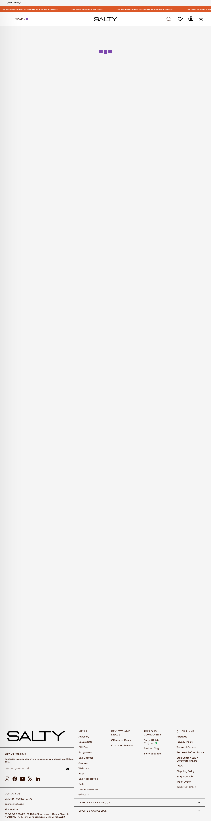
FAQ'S (180, 765)
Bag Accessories (88, 778)
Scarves (83, 762)
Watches (83, 768)
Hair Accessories (88, 789)
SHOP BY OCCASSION (92, 810)
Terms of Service (186, 747)
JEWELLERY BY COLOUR (94, 802)
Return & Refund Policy (190, 752)
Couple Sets (85, 741)
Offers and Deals (121, 740)
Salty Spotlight (152, 753)
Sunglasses (85, 752)
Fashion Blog (151, 748)
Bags (81, 773)
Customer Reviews (122, 745)
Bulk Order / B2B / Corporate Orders (187, 759)
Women (20, 19)
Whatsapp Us (11, 809)
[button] (63, 140)
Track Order (184, 781)
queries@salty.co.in (14, 803)
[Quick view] (62, 130)
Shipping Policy (186, 771)
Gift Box (83, 747)
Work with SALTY (186, 786)
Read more (105, 588)
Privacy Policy (185, 741)
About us (182, 736)
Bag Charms (85, 757)
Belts (81, 783)
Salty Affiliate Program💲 (151, 742)
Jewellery (83, 736)
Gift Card (83, 794)
